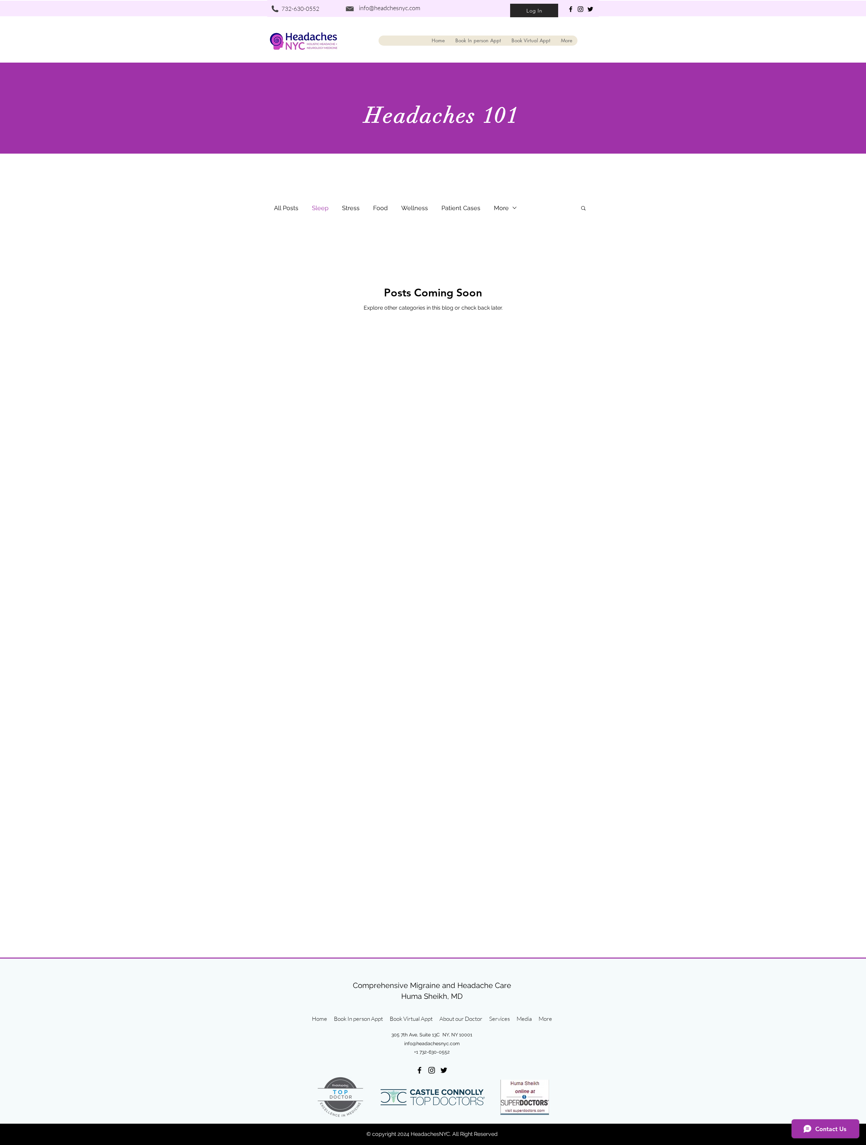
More (501, 207)
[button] (583, 208)
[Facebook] (570, 9)
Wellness (414, 207)
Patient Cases (460, 207)
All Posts (286, 207)
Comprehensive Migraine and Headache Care (432, 985)
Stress (351, 207)
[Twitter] (590, 9)
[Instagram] (580, 9)
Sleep (320, 207)
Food (380, 207)
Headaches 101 (442, 115)
